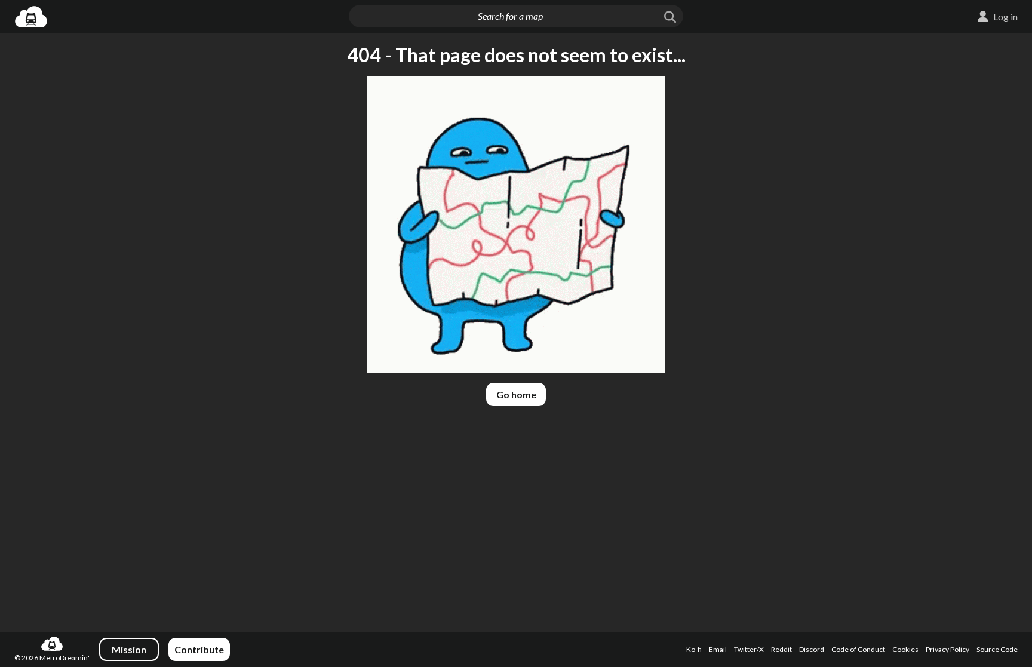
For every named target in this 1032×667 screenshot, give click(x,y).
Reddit (781, 649)
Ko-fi (694, 649)
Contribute (199, 649)
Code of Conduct (858, 649)
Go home (516, 394)
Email (718, 649)
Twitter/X (749, 649)
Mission (129, 649)
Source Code (997, 649)
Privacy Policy (947, 649)
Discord (811, 649)
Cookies (905, 649)
